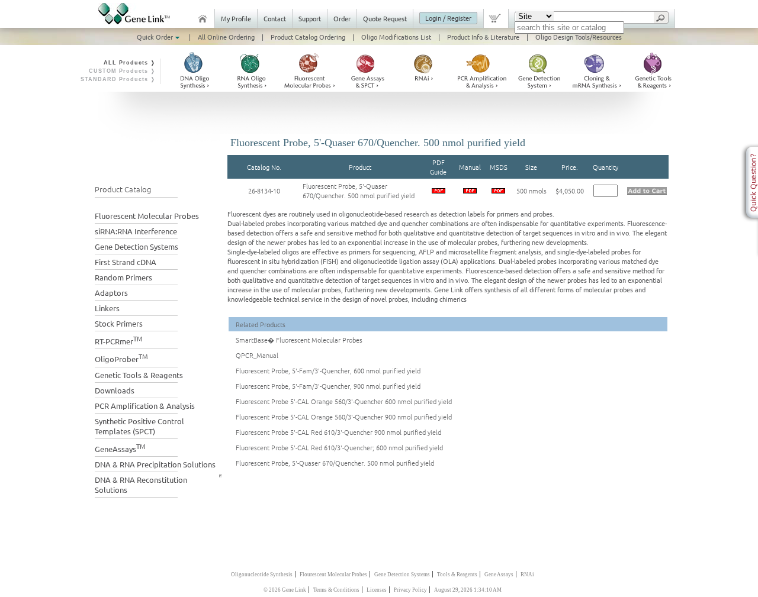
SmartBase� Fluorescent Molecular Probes (299, 339)
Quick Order (156, 36)
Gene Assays (498, 574)
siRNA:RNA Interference (136, 231)
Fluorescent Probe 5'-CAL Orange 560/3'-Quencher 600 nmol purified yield (344, 401)
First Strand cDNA (125, 262)
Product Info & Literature (483, 36)
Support (309, 18)
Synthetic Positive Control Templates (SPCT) (139, 426)
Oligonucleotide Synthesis (262, 574)
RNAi (527, 574)
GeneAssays (120, 447)
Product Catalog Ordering (308, 36)
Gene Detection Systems (136, 246)
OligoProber (121, 357)
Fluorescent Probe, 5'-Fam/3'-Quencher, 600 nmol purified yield (328, 370)
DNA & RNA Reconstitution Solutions (141, 485)
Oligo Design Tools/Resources (578, 36)
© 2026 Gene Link (285, 590)
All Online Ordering (226, 36)
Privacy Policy (410, 590)
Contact (275, 18)
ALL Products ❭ (130, 63)
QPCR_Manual (257, 355)
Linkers (107, 308)
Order (342, 18)
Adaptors (111, 293)
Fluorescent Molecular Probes (147, 216)
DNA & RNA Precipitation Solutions (155, 464)
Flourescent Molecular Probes (333, 574)
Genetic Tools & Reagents (139, 375)
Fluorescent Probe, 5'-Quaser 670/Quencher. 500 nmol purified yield (359, 190)
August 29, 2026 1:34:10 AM (468, 590)
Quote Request (385, 18)
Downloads (114, 390)
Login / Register (448, 17)
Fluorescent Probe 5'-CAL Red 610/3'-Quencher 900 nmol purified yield (338, 432)
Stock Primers (119, 323)
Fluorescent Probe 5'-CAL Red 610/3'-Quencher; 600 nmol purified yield (339, 447)
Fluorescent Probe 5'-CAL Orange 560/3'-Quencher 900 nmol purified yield (344, 416)
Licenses (377, 590)
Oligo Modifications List (396, 36)
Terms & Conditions (336, 590)
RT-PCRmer (119, 340)
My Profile (236, 18)
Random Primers (123, 277)
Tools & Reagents (457, 574)
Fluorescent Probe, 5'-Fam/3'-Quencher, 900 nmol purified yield (328, 386)
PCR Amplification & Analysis (145, 406)
